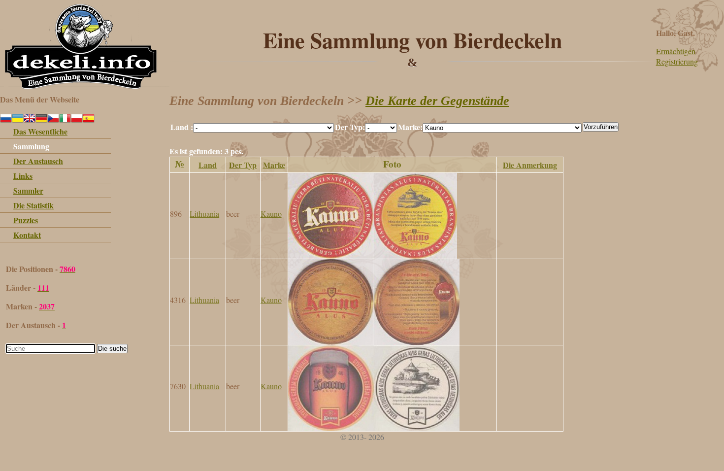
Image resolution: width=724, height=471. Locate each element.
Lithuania (204, 213)
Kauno (271, 213)
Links (23, 175)
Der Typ (243, 164)
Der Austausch (38, 161)
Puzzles (25, 220)
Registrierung (677, 61)
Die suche (112, 348)
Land (207, 164)
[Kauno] (372, 255)
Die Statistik (33, 205)
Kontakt (27, 234)
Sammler (28, 190)
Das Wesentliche (40, 131)
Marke (274, 164)
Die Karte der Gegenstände (437, 101)
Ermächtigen (675, 51)
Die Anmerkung (530, 164)
